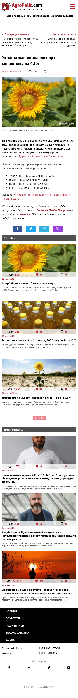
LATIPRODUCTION (49, 648)
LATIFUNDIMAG (48, 653)
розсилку (25, 214)
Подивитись (15, 625)
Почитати (13, 618)
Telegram (63, 210)
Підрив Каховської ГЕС (18, 15)
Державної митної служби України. (40, 156)
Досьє (10, 639)
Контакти (7, 653)
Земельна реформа (62, 15)
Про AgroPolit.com (12, 648)
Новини (11, 611)
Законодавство (17, 632)
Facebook (42, 210)
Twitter (53, 210)
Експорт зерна (41, 15)
